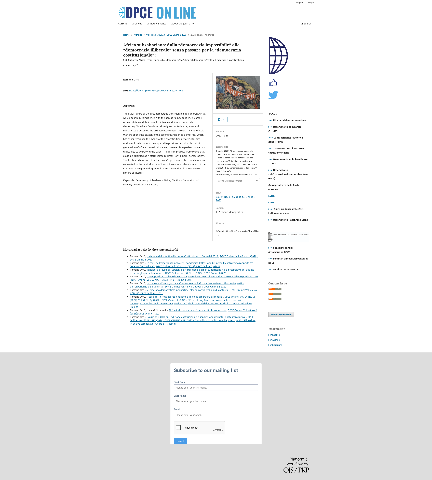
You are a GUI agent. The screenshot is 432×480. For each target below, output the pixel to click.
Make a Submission (281, 314)
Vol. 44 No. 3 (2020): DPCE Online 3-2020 (166, 34)
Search (307, 23)
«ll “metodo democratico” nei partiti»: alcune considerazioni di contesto (187, 290)
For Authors (274, 339)
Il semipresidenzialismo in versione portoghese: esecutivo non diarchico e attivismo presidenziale (202, 276)
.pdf (223, 119)
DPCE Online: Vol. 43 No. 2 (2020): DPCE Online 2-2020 (195, 286)
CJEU (271, 202)
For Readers (274, 334)
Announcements (156, 23)
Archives (137, 23)
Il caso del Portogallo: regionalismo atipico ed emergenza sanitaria (185, 296)
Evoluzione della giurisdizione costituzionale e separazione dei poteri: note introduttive (196, 317)
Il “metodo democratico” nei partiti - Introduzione (197, 310)
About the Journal (181, 23)
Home (126, 34)
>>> (270, 120)
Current (122, 23)
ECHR (271, 195)
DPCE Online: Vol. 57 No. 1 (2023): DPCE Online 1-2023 (195, 273)
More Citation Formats (230, 180)
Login (311, 2)
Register (300, 2)
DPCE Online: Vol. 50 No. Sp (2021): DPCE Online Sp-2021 (188, 266)
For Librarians (275, 344)
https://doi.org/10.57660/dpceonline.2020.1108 (156, 90)
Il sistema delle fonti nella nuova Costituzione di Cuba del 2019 (183, 256)
